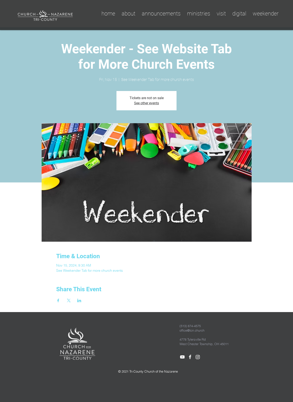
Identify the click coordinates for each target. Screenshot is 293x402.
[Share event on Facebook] (58, 300)
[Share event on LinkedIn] (79, 300)
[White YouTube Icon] (182, 357)
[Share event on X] (69, 300)
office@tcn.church (192, 330)
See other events (146, 103)
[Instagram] (198, 357)
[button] (239, 13)
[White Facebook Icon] (190, 357)
